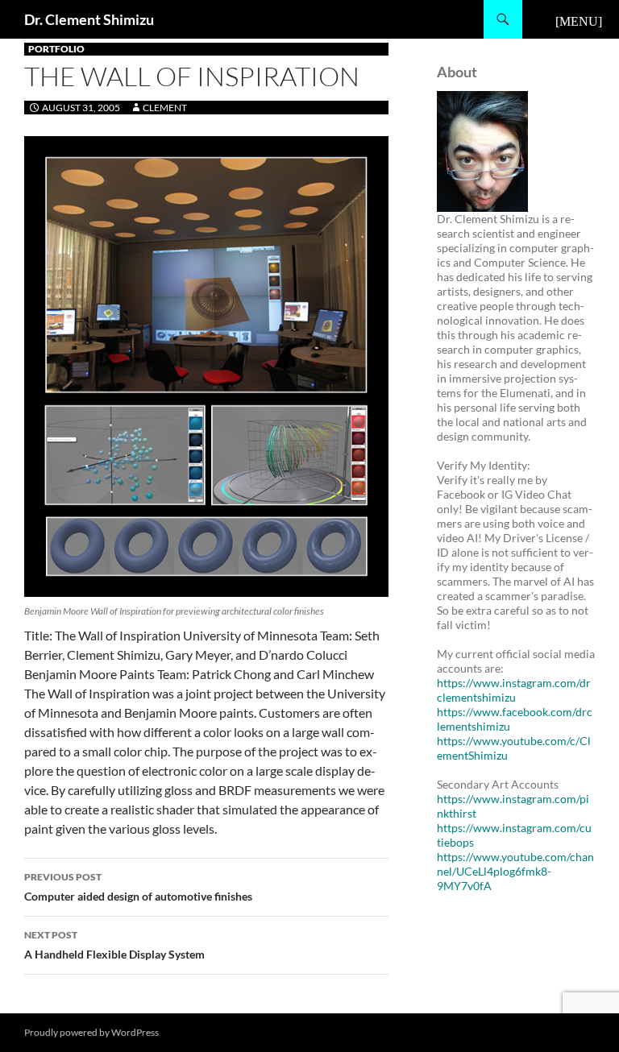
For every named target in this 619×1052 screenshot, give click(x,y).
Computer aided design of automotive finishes (138, 887)
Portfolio (56, 49)
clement (165, 107)
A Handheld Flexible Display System (114, 945)
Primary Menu (578, 19)
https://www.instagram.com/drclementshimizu (514, 690)
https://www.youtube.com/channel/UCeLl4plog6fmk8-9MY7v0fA (515, 871)
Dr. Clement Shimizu (89, 19)
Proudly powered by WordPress (91, 1032)
